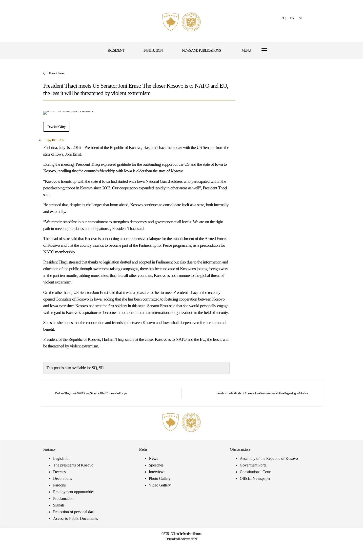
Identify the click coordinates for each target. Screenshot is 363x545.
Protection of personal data (74, 512)
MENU (246, 50)
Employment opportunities (73, 492)
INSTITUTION (153, 50)
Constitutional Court (255, 472)
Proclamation (63, 498)
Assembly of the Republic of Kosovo (269, 458)
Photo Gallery (160, 478)
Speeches (156, 465)
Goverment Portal (253, 465)
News (61, 73)
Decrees (59, 472)
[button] (286, 50)
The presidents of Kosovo (73, 465)
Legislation (61, 458)
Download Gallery (56, 127)
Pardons (59, 485)
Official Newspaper (255, 478)
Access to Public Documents (75, 518)
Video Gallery (160, 485)
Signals (58, 505)
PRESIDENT (116, 50)
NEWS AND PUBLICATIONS (201, 50)
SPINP (194, 539)
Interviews (157, 472)
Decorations (62, 478)
